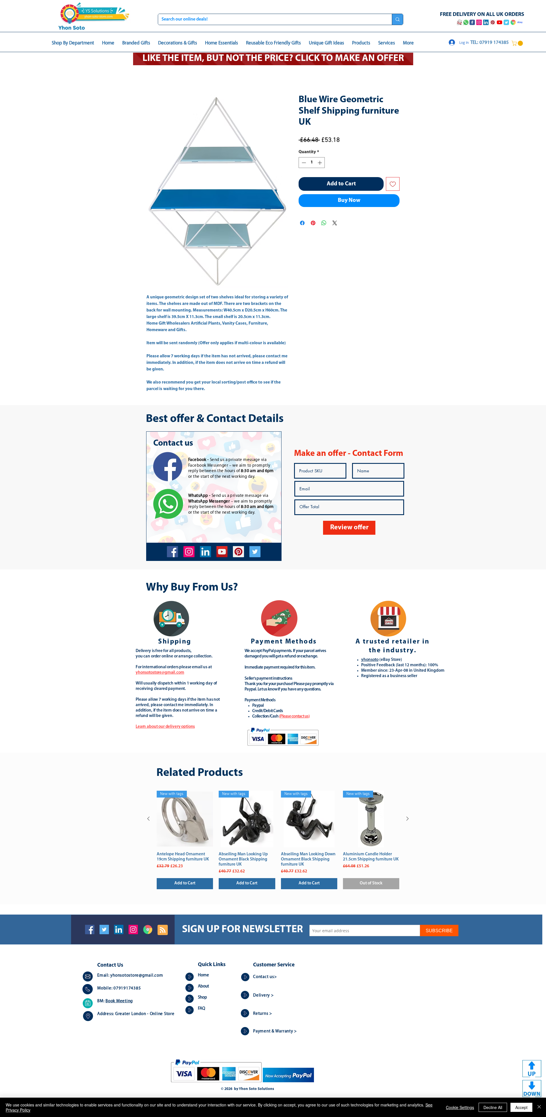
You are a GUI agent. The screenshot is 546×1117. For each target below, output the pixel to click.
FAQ (201, 1009)
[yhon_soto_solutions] (189, 552)
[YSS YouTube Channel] (499, 22)
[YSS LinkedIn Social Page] (486, 22)
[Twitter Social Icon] (104, 930)
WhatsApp (198, 496)
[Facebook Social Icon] (89, 930)
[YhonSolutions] (238, 552)
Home (152, 74)
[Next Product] (407, 819)
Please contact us (294, 717)
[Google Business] (147, 930)
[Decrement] (303, 163)
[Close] (539, 1107)
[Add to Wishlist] (393, 184)
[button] (518, 43)
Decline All (492, 1107)
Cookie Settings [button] (460, 1107)
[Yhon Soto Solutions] (222, 552)
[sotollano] (254, 552)
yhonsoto (370, 660)
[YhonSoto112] (172, 552)
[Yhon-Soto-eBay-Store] (520, 22)
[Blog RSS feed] (163, 930)
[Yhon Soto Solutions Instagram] (479, 22)
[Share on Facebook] (302, 223)
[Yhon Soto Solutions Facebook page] (472, 22)
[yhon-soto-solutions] (205, 552)
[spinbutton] (312, 163)
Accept (521, 1107)
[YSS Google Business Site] (513, 22)
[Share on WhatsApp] (323, 223)
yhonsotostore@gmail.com (136, 976)
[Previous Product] (148, 819)
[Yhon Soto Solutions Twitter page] (506, 22)
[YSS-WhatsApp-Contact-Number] (466, 22)
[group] (278, 840)
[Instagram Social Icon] (133, 930)
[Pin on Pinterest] (313, 223)
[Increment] (320, 163)
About (203, 987)
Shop (202, 998)
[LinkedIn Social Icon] (118, 930)
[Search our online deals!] (397, 19)
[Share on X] (334, 223)
